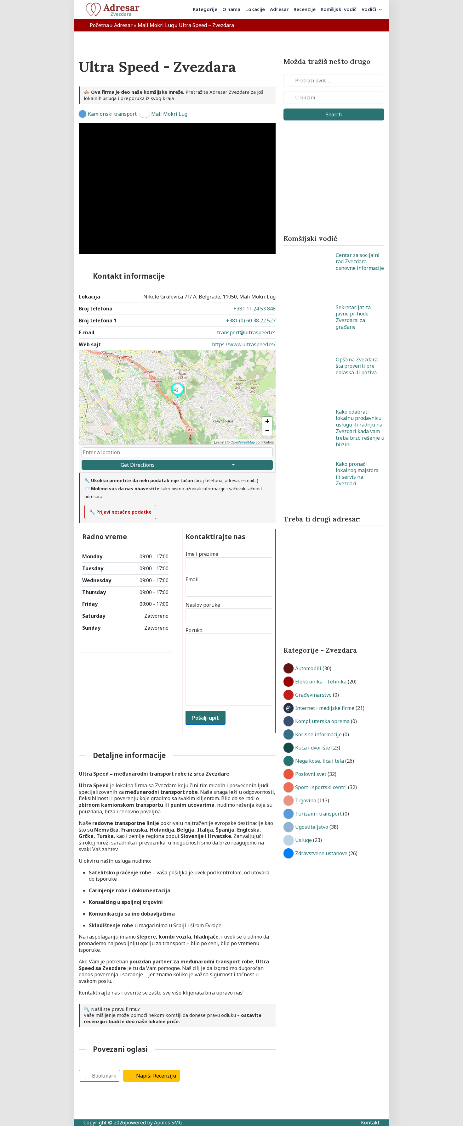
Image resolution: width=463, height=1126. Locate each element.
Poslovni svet (310, 774)
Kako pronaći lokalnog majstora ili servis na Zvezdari (357, 473)
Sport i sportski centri (321, 787)
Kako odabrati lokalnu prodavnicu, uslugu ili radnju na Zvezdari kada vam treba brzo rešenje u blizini (360, 428)
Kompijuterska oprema (322, 721)
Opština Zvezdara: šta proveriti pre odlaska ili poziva (357, 366)
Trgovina (305, 800)
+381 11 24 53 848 (254, 308)
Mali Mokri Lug (156, 25)
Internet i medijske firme (324, 708)
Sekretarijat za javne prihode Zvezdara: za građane (353, 317)
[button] (177, 397)
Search (334, 114)
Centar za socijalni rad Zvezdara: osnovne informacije (360, 262)
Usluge (303, 840)
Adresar (123, 25)
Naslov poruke (203, 605)
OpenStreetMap (243, 441)
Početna (99, 25)
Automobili (308, 668)
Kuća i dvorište (312, 747)
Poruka (194, 630)
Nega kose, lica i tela (319, 760)
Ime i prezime (202, 554)
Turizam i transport (318, 813)
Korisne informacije (318, 734)
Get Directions (138, 464)
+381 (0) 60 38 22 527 (251, 320)
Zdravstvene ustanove (321, 853)
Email (192, 579)
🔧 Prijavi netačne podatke (120, 512)
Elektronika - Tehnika (320, 681)
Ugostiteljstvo (311, 826)
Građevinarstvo (313, 694)
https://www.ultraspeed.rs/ (244, 344)
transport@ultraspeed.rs (246, 332)
